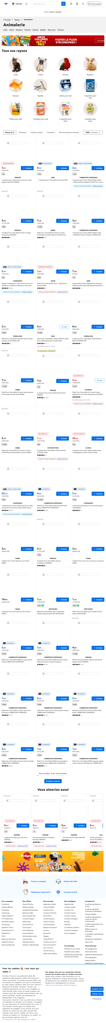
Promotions (22, 132)
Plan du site (89, 942)
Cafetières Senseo (7, 942)
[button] (26, 4)
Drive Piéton (47, 916)
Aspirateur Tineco (7, 927)
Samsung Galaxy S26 (8, 945)
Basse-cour (52, 30)
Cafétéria (67, 924)
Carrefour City (68, 910)
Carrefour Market (69, 907)
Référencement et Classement (91, 930)
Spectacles (46, 933)
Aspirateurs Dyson (28, 942)
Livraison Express (48, 919)
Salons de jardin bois (29, 916)
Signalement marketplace (93, 939)
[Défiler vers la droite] (98, 821)
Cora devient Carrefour (71, 927)
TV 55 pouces (27, 927)
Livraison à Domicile (49, 913)
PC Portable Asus (7, 919)
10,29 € (88, 400)
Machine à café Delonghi (31, 945)
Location (46, 930)
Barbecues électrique (9, 939)
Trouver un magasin (38, 881)
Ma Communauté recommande (69, 132)
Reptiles (43, 30)
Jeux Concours (48, 948)
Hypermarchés (69, 904)
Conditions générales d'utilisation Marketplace (93, 910)
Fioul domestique (49, 924)
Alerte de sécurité (91, 952)
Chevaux (60, 30)
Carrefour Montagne (71, 919)
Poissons (27, 30)
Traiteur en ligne (48, 921)
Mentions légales (90, 914)
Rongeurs (19, 30)
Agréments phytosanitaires (94, 954)
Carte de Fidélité (48, 907)
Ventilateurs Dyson (8, 921)
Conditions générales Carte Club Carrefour (94, 925)
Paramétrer (97, 999)
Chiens (11, 30)
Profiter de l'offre (98, 186)
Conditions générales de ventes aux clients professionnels (93, 919)
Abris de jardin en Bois (30, 936)
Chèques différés (7, 907)
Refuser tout (97, 994)
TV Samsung (6, 924)
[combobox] (49, 4)
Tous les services (48, 950)
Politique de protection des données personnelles (73, 956)
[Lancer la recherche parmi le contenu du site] (63, 4)
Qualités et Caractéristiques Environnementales (94, 964)
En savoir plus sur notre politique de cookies (19, 1019)
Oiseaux (35, 30)
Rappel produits (90, 960)
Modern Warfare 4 (7, 916)
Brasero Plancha (28, 904)
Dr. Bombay (5, 910)
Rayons (17, 19)
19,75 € (53, 346)
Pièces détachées (91, 957)
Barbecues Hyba (28, 913)
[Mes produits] (77, 4)
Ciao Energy (5, 913)
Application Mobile (49, 904)
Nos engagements (91, 949)
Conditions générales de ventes (93, 905)
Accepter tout (97, 989)
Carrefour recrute (49, 942)
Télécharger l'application (41, 892)
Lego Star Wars (27, 939)
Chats (5, 30)
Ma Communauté (49, 945)
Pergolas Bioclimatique (30, 910)
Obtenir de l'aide (70, 881)
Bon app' (67, 921)
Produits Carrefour (37, 132)
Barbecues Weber (28, 907)
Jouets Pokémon (28, 933)
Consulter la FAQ (70, 892)
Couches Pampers (28, 919)
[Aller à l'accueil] (6, 4)
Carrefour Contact (70, 916)
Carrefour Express (70, 913)
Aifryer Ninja (27, 921)
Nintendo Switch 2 (8, 930)
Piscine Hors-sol (28, 924)
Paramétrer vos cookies (72, 952)
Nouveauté (50, 132)
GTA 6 (3, 936)
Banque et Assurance (50, 927)
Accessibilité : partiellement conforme (94, 935)
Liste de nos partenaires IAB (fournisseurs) (61, 985)
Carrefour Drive (48, 910)
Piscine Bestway (28, 930)
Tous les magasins (70, 933)
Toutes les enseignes (71, 930)
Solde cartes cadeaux (50, 953)
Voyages (46, 936)
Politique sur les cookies (72, 949)
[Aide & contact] (71, 4)
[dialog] (53, 993)
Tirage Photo (47, 939)
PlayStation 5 (6, 933)
